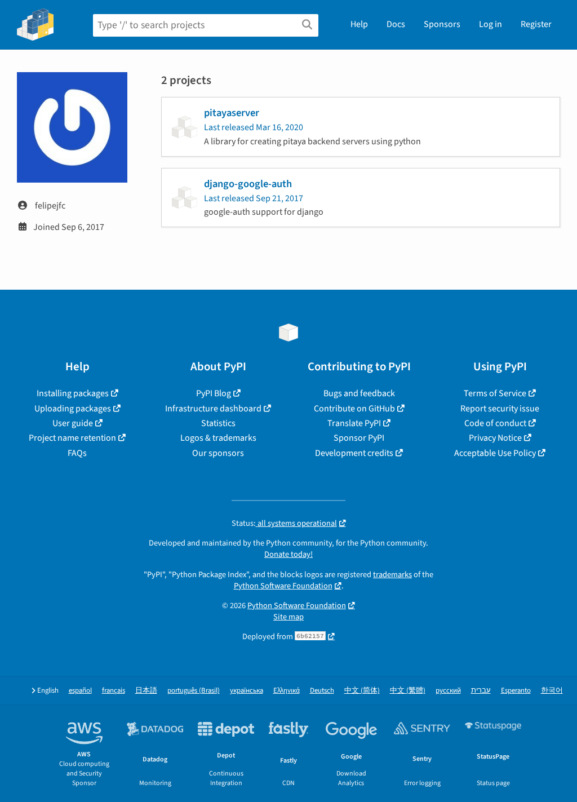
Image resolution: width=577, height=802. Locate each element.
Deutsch (322, 690)
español (80, 690)
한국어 (552, 690)
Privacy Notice (495, 438)
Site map (288, 617)
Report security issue (499, 408)
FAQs (77, 453)
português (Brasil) (193, 690)
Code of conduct (495, 423)
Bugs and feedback (359, 393)
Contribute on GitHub (354, 408)
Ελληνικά (286, 690)
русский (448, 690)
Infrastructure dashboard (213, 408)
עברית (481, 690)
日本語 (146, 690)
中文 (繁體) (407, 690)
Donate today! (288, 554)
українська (246, 690)
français (113, 690)
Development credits (354, 453)
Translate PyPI (354, 423)
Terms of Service (495, 393)
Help (359, 24)
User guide (72, 423)
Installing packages (73, 393)
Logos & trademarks (218, 438)
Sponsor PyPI (359, 438)
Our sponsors (218, 453)
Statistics (218, 423)
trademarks (392, 575)
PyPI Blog (213, 393)
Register (536, 24)
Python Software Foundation (283, 586)
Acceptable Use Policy (495, 453)
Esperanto (516, 690)
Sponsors (442, 24)
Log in (490, 24)
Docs (396, 24)
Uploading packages (72, 408)
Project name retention (72, 438)
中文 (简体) (362, 690)
